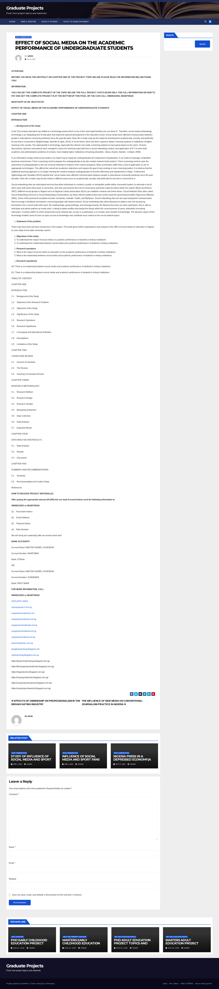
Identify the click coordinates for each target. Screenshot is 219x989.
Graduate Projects (24, 8)
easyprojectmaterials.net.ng (23, 619)
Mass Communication (23, 37)
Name (12, 847)
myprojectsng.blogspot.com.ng (25, 655)
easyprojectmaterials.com (22, 613)
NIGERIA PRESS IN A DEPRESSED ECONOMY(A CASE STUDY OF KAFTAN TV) (132, 761)
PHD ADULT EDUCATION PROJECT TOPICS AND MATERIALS (132, 943)
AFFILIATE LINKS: (19, 601)
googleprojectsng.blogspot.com (25, 649)
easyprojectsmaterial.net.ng (23, 631)
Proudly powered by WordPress (18, 984)
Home (12, 21)
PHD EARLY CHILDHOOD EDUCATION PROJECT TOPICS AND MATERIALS (29, 943)
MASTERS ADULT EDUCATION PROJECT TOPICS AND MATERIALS (184, 943)
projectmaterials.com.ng (22, 643)
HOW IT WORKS (50, 21)
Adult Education (17, 936)
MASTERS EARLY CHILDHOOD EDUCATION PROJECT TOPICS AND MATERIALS (81, 944)
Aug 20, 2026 (122, 948)
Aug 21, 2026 (18, 948)
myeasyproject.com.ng (21, 607)
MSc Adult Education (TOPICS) (125, 936)
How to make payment (76, 21)
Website (12, 879)
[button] (206, 21)
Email (12, 863)
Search (170, 35)
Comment (14, 794)
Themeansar (49, 984)
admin (30, 56)
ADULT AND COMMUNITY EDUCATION (74, 936)
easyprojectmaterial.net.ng (23, 637)
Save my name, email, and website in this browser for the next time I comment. (47, 895)
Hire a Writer (28, 21)
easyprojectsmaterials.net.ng (24, 625)
